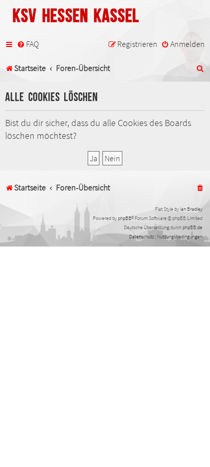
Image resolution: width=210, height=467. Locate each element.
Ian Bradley (191, 209)
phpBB (125, 218)
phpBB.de (192, 227)
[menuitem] (28, 44)
